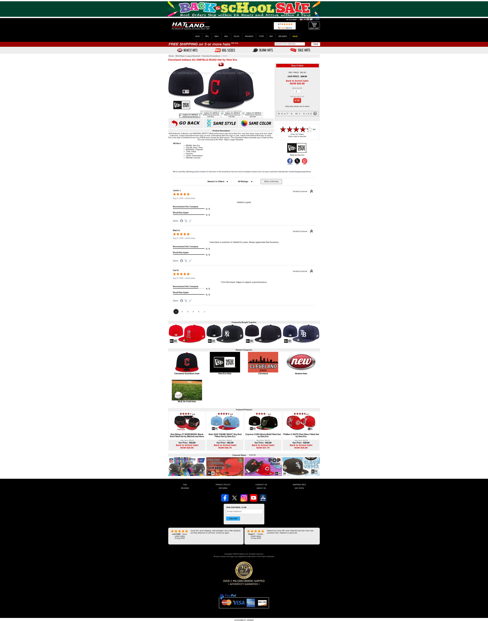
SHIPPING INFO (299, 485)
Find (316, 44)
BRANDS (249, 36)
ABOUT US (261, 488)
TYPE (261, 36)
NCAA (236, 36)
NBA (217, 36)
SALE (295, 36)
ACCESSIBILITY (240, 620)
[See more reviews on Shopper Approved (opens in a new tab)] (190, 221)
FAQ (185, 485)
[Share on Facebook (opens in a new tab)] (181, 221)
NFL (207, 36)
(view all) (252, 455)
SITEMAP (250, 620)
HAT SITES (299, 488)
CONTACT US (261, 485)
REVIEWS (185, 488)
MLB (197, 36)
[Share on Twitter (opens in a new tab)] (185, 221)
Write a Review (271, 181)
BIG (271, 36)
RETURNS (223, 488)
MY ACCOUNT (291, 20)
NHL (226, 36)
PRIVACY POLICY (223, 485)
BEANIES (282, 36)
